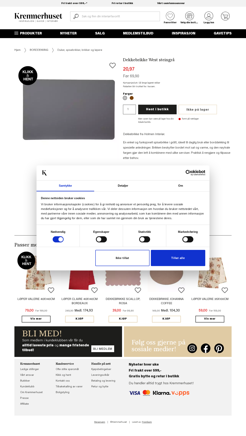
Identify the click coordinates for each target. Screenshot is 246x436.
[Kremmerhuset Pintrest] (219, 348)
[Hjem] (38, 17)
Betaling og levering (103, 381)
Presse (24, 398)
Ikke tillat (122, 258)
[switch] (101, 239)
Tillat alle (178, 258)
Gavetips (223, 33)
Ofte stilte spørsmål (67, 369)
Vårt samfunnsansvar (171, 3)
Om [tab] (180, 185)
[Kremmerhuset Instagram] (192, 348)
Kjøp (80, 319)
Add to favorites (112, 65)
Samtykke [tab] (65, 185)
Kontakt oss (63, 381)
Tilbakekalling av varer (69, 386)
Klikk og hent (63, 375)
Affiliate (24, 404)
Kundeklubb (27, 386)
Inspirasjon (183, 33)
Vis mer (36, 319)
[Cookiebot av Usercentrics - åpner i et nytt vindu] (188, 173)
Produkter (30, 33)
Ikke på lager (197, 109)
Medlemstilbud (138, 33)
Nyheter (68, 33)
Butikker (25, 381)
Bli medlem (102, 349)
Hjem (17, 50)
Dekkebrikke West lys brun (132, 98)
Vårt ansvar (27, 375)
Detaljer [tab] (123, 185)
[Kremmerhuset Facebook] (205, 348)
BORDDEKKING (39, 50)
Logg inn (209, 23)
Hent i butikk (157, 109)
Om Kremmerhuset (31, 392)
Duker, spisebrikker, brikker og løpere (79, 50)
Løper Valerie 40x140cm (36, 299)
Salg (100, 33)
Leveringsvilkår (100, 375)
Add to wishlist (51, 290)
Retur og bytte (99, 386)
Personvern (99, 422)
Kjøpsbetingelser (101, 369)
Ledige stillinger (29, 369)
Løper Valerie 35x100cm (210, 299)
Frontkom (147, 422)
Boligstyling (62, 392)
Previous (12, 109)
